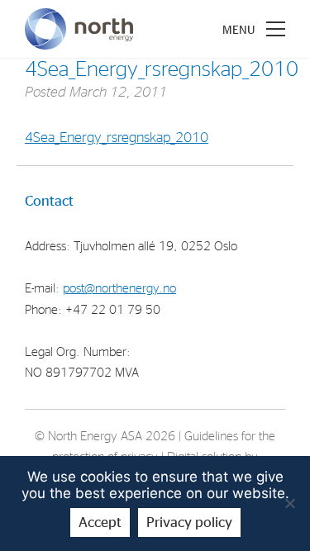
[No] (289, 503)
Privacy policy (189, 522)
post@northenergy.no (119, 289)
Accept (100, 522)
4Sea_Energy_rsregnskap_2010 (116, 138)
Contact (49, 201)
